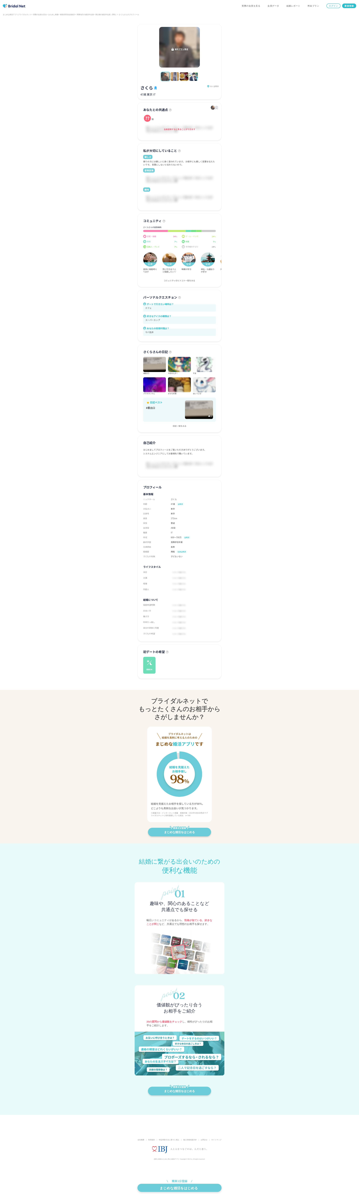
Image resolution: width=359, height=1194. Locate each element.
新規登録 (349, 6)
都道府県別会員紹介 (67, 15)
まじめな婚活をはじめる (179, 832)
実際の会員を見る (251, 6)
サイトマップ (216, 1140)
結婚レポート (293, 6)
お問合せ (204, 1140)
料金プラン (313, 6)
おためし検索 (53, 15)
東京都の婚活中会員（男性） (106, 15)
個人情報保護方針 (190, 1140)
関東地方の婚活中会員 (85, 15)
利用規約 (151, 1140)
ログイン (333, 6)
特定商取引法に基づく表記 (169, 1140)
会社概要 (141, 1140)
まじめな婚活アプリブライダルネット (17, 15)
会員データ (273, 6)
